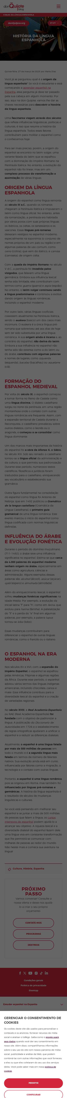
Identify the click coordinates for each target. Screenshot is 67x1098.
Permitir (33, 1083)
